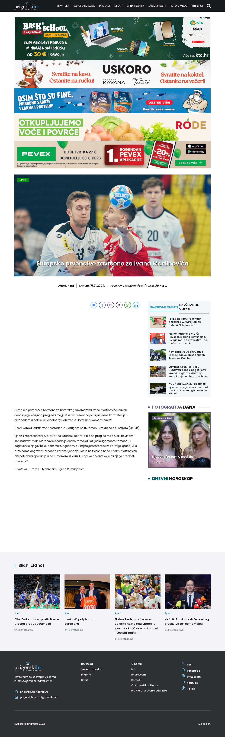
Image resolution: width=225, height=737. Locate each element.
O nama (136, 664)
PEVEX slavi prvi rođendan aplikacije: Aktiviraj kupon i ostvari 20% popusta (185, 322)
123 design (204, 724)
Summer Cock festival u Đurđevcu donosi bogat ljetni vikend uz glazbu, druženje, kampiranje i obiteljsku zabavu (188, 371)
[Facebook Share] (102, 305)
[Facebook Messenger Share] (94, 305)
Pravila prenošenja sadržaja (149, 690)
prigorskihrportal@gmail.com (39, 697)
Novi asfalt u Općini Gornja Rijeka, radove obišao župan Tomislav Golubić (187, 355)
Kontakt (136, 680)
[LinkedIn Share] (136, 305)
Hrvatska (63, 6)
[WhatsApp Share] (127, 305)
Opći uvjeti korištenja (144, 685)
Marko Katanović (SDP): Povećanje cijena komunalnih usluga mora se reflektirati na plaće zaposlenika (188, 338)
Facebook (193, 671)
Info (133, 669)
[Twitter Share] (119, 305)
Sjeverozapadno (84, 6)
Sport (119, 6)
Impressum (138, 674)
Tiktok (191, 689)
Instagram (194, 676)
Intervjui (197, 6)
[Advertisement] (77, 333)
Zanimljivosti (157, 6)
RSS (189, 664)
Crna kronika (135, 6)
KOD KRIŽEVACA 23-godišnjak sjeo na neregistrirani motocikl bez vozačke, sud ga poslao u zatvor (188, 388)
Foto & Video (178, 6)
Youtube (192, 683)
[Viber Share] (110, 305)
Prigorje (105, 6)
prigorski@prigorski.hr (34, 692)
